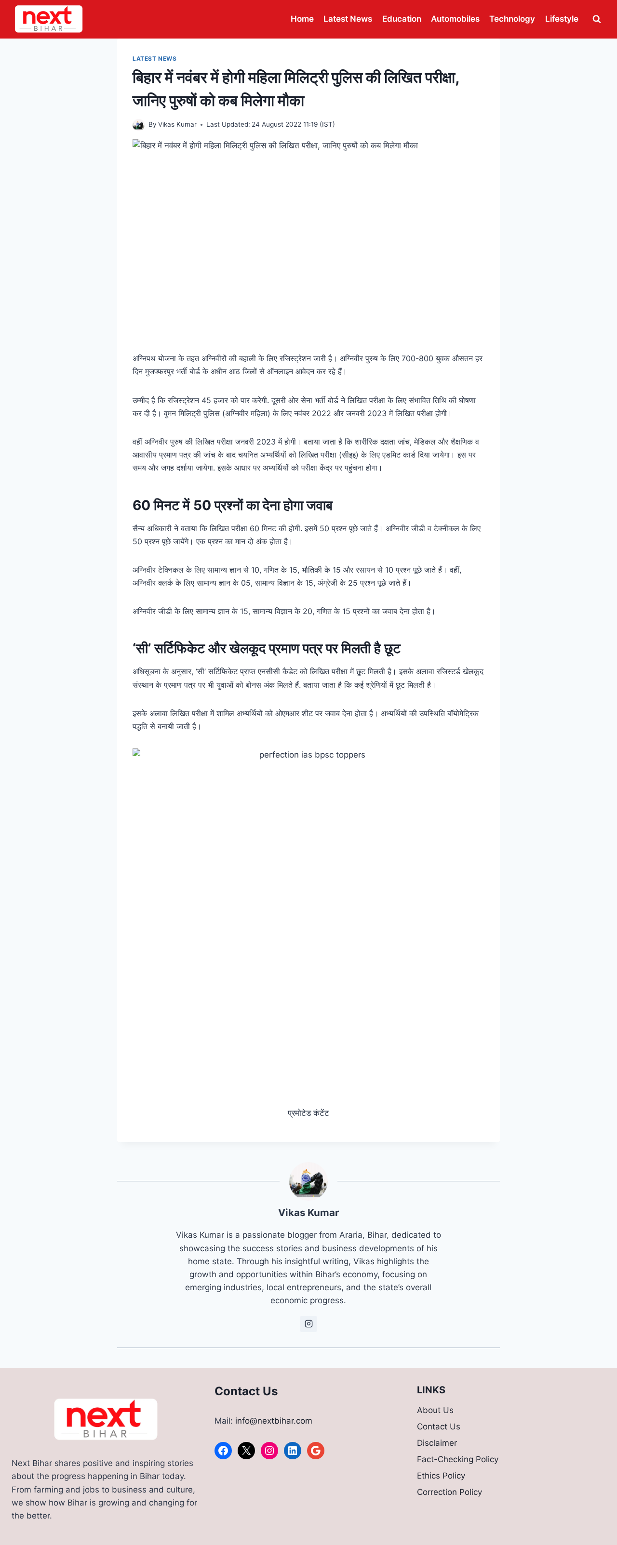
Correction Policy (449, 1492)
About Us (435, 1410)
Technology (512, 19)
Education (401, 19)
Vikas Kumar (177, 124)
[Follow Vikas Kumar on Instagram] (308, 1324)
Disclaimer (437, 1443)
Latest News (347, 19)
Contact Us (438, 1426)
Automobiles (455, 19)
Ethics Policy (441, 1475)
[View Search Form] (596, 19)
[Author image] (139, 125)
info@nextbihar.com (273, 1421)
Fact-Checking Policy (457, 1459)
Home (302, 19)
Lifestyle (561, 19)
